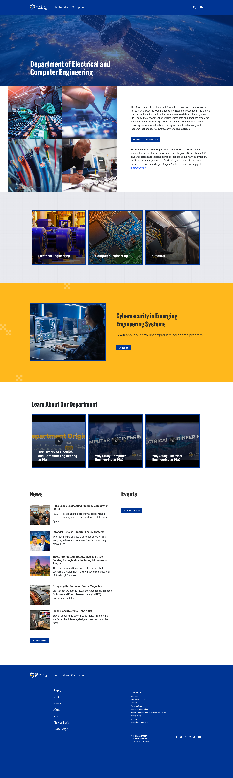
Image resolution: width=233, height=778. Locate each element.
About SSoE (135, 696)
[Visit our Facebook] (177, 736)
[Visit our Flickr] (181, 736)
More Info (124, 348)
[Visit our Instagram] (185, 736)
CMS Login (60, 729)
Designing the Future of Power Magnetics (77, 586)
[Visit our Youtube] (199, 736)
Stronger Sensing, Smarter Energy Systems (78, 532)
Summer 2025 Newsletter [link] (145, 140)
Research (134, 719)
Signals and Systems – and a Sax (72, 611)
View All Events (132, 511)
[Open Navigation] (201, 8)
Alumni (58, 710)
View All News (39, 641)
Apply (57, 690)
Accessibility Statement (140, 722)
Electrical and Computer (69, 7)
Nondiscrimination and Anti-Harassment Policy (148, 712)
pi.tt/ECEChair (138, 167)
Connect (134, 703)
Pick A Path (61, 722)
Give (56, 697)
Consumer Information (139, 709)
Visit (56, 716)
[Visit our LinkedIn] (190, 736)
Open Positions (136, 706)
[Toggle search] (195, 8)
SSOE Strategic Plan (138, 699)
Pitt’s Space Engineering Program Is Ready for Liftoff (80, 507)
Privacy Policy (136, 716)
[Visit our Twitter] (194, 736)
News (57, 703)
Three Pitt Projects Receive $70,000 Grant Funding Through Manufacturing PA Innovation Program (80, 560)
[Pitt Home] (40, 7)
